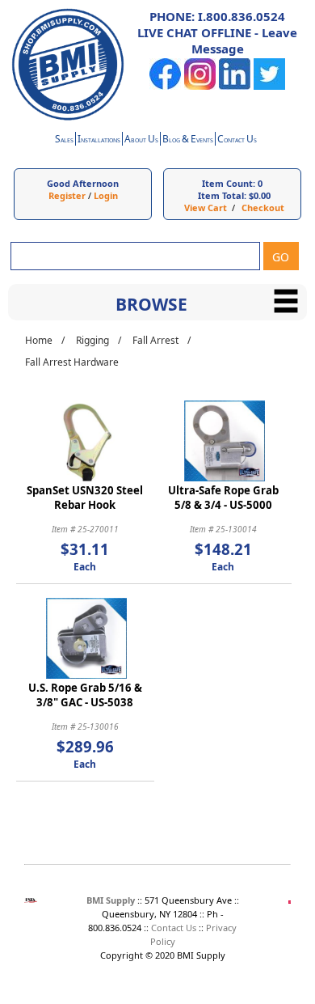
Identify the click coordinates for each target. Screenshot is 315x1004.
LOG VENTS (187, 140)
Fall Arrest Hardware (72, 362)
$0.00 (260, 195)
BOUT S (141, 140)
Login (106, 195)
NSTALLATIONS (99, 140)
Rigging (92, 340)
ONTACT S (237, 140)
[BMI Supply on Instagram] (200, 86)
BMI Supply (110, 900)
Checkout (263, 207)
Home (38, 340)
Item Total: (222, 195)
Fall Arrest (155, 340)
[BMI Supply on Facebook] (165, 86)
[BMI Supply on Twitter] (269, 86)
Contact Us (173, 927)
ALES (64, 140)
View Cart (205, 207)
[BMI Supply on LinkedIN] (234, 86)
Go (280, 257)
